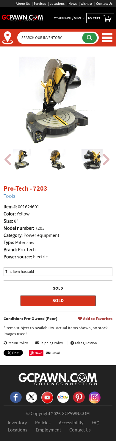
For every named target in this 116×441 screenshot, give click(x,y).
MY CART (98, 18)
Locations (57, 3)
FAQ (96, 423)
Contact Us (104, 3)
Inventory (17, 423)
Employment (48, 430)
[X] (31, 396)
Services (40, 3)
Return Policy (17, 343)
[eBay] (63, 396)
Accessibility (71, 423)
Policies (43, 423)
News (72, 3)
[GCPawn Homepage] (22, 17)
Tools (9, 196)
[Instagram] (95, 397)
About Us (23, 3)
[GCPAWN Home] (58, 378)
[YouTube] (47, 397)
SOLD (58, 300)
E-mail (55, 353)
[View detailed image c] (92, 159)
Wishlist (86, 3)
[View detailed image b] (57, 159)
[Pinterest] (79, 396)
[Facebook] (16, 396)
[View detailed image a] (22, 159)
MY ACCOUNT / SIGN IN (69, 18)
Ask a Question (85, 343)
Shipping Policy (51, 343)
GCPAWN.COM (76, 414)
